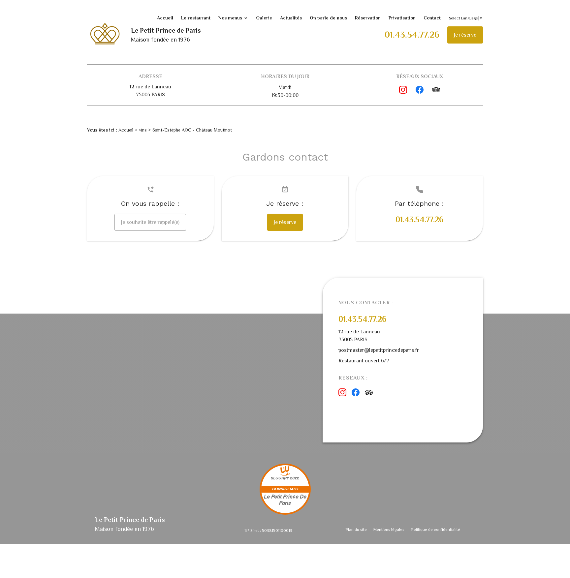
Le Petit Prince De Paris (285, 500)
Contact (432, 17)
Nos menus (230, 17)
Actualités (291, 17)
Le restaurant (195, 17)
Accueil (165, 17)
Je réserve (465, 35)
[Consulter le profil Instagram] (403, 89)
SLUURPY (280, 478)
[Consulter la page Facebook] (419, 89)
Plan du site (356, 529)
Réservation (368, 17)
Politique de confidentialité (435, 529)
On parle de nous (328, 17)
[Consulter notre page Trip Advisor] (436, 89)
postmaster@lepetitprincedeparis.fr (378, 350)
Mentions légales (388, 529)
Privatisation (402, 17)
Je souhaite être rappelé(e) (150, 222)
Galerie (264, 17)
